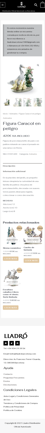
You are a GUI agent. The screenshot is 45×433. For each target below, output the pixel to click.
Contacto (7, 374)
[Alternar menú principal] (2, 5)
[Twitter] (11, 343)
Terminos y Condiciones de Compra (20, 403)
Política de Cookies (12, 410)
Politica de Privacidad (13, 406)
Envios (6, 381)
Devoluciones (10, 384)
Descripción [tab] (9, 166)
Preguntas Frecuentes (13, 377)
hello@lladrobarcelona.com (23, 353)
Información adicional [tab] (14, 171)
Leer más (10, 258)
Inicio (5, 114)
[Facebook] (17, 343)
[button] (36, 5)
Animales (13, 114)
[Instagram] (5, 343)
